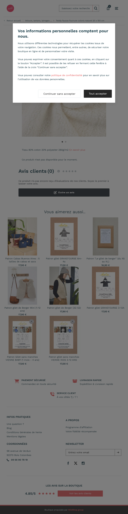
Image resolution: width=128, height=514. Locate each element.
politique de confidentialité (66, 75)
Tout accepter (98, 93)
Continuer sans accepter (59, 93)
